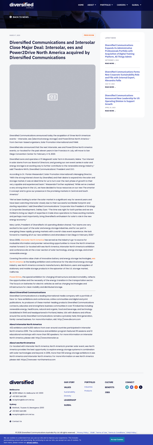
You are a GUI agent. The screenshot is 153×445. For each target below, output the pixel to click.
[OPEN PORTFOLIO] (112, 4)
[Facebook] (131, 387)
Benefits (109, 387)
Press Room (89, 35)
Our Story (69, 382)
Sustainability (69, 392)
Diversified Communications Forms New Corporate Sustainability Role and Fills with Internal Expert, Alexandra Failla (122, 76)
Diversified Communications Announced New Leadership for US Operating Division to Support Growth (122, 99)
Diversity (67, 396)
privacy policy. (32, 442)
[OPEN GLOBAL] (141, 4)
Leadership (70, 400)
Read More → (110, 63)
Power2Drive (16, 277)
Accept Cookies (117, 439)
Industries (89, 387)
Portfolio (90, 382)
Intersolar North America (32, 240)
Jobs (107, 392)
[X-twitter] (140, 387)
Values (67, 387)
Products (88, 391)
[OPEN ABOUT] (95, 4)
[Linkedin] (127, 387)
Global (67, 405)
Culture (109, 382)
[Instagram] (136, 387)
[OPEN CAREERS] (127, 4)
